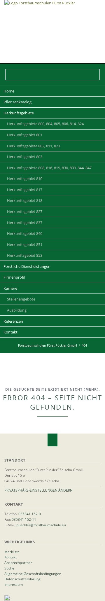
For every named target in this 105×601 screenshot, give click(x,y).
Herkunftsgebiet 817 (24, 189)
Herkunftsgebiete (19, 113)
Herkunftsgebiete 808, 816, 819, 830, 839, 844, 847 (49, 167)
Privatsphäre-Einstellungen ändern (38, 490)
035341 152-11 (24, 519)
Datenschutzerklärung (22, 578)
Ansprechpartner (18, 562)
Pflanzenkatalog (18, 101)
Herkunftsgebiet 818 (24, 200)
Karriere (10, 288)
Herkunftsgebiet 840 (24, 233)
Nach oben (53, 440)
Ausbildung (17, 310)
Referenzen (13, 321)
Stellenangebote (21, 299)
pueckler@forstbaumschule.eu (41, 525)
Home (9, 91)
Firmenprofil (14, 277)
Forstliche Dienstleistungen (27, 266)
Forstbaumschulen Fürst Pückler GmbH (47, 345)
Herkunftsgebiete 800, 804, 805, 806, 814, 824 (45, 123)
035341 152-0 (29, 513)
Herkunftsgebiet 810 (24, 178)
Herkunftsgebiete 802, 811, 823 (33, 145)
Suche (9, 568)
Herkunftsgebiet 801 (24, 134)
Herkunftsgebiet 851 (24, 244)
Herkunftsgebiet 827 (24, 211)
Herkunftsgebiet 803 (24, 156)
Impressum (13, 584)
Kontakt (11, 332)
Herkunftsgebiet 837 (24, 222)
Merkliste (12, 551)
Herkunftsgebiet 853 (24, 255)
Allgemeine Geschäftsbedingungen (32, 573)
